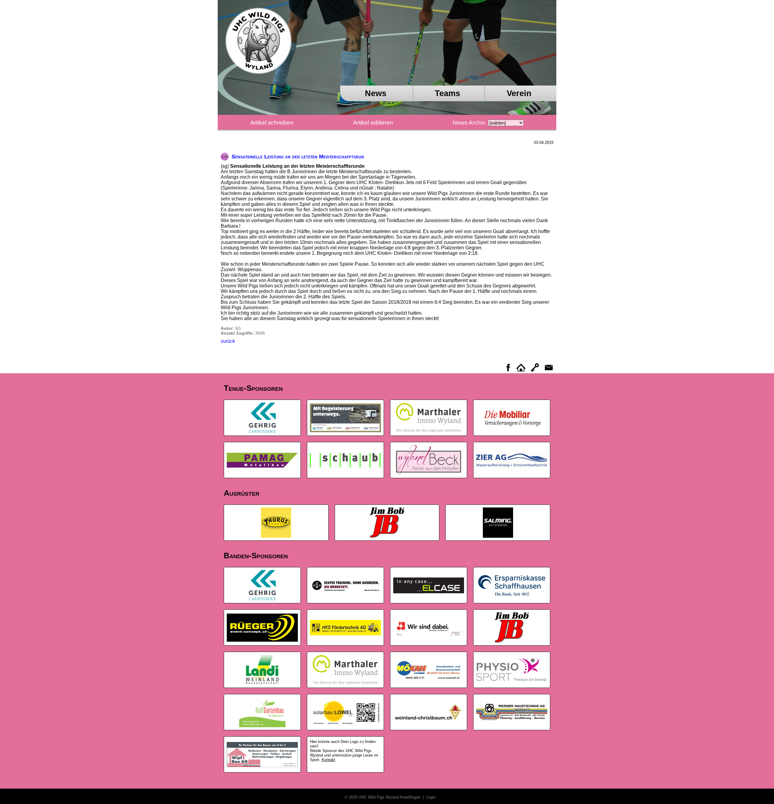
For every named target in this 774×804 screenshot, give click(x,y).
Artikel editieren (373, 122)
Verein (519, 93)
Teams (447, 93)
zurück (228, 341)
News (375, 93)
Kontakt (328, 759)
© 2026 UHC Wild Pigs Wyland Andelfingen (383, 797)
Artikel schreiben (272, 122)
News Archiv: (469, 122)
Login (430, 797)
